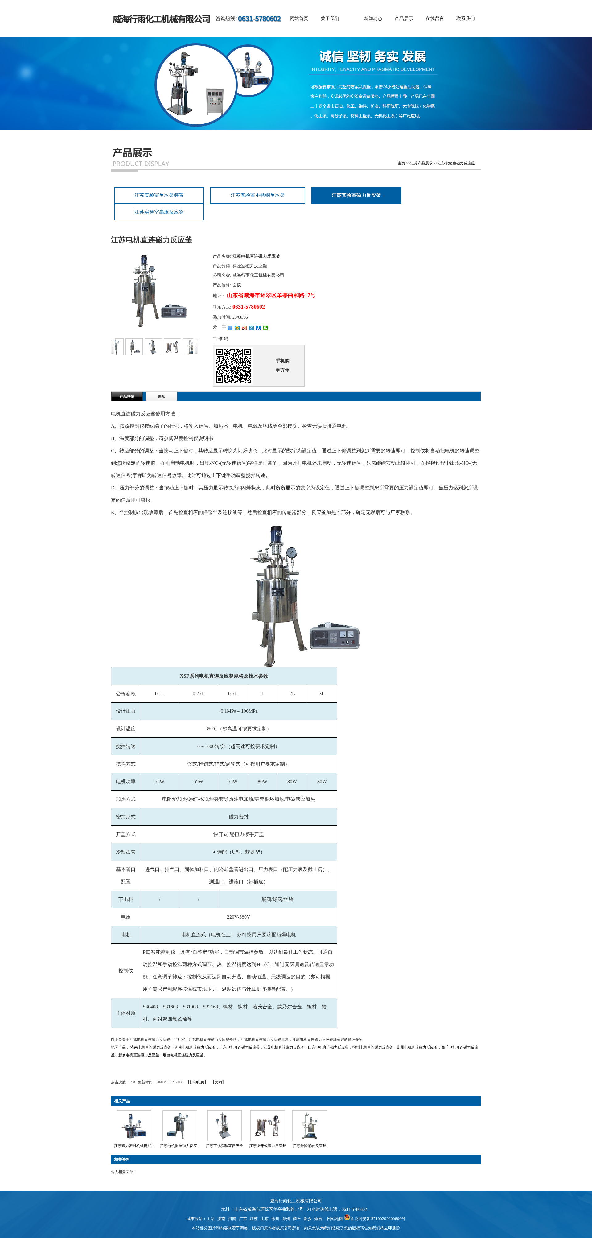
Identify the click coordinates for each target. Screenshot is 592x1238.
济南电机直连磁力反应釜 (150, 1047)
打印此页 (197, 1082)
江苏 (254, 1218)
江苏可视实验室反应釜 (224, 1146)
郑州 (286, 1218)
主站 (211, 1218)
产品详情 (127, 396)
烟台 (318, 1218)
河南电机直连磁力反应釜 (195, 1047)
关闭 (218, 1082)
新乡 (308, 1218)
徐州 (275, 1218)
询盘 (161, 396)
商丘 (297, 1218)
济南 (221, 1218)
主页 (401, 163)
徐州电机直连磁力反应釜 (372, 1047)
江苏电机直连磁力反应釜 (284, 1047)
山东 (265, 1218)
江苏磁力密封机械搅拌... (134, 1146)
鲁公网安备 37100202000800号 (377, 1218)
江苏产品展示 (421, 163)
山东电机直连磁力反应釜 (328, 1047)
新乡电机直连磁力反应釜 (138, 1055)
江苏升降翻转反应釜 (309, 1146)
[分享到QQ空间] (237, 328)
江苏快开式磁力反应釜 (267, 1146)
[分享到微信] (265, 328)
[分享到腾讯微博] (251, 328)
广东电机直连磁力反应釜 (239, 1047)
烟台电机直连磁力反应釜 (183, 1055)
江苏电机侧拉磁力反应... (180, 1146)
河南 (232, 1218)
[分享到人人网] (258, 328)
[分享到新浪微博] (244, 328)
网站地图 (334, 1218)
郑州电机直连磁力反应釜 (417, 1047)
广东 (243, 1218)
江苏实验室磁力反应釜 (456, 163)
